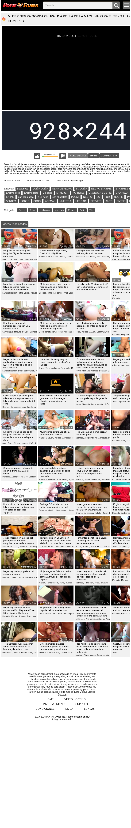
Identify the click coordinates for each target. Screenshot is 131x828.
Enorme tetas (31, 192)
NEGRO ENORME (101, 188)
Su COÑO (81, 188)
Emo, (24, 407)
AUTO (109, 201)
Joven (22, 210)
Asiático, (94, 371)
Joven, (21, 259)
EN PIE (10, 197)
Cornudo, (23, 652)
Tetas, (20, 293)
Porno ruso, (7, 652)
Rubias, (69, 583)
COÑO (37, 201)
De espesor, (16, 407)
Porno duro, (106, 479)
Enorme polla (13, 192)
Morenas (59, 210)
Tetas (32, 210)
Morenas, (68, 332)
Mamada (116, 298)
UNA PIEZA (122, 192)
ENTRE (121, 201)
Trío (91, 210)
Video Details (77, 155)
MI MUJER (62, 192)
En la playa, (53, 257)
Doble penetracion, (47, 332)
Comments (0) (109, 155)
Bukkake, (103, 371)
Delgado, (125, 334)
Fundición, (31, 407)
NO (98, 197)
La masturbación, (9, 293)
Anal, (4, 259)
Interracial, (71, 257)
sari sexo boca (26, 197)
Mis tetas (47, 192)
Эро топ (62, 694)
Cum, (30, 652)
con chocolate (59, 197)
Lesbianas (44, 210)
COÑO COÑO (40, 188)
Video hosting (75, 699)
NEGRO (87, 197)
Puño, (107, 404)
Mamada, (43, 257)
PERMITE (96, 201)
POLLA (75, 197)
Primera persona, (21, 443)
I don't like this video (62, 156)
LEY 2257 (90, 708)
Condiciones (45, 708)
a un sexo (43, 197)
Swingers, (29, 259)
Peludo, (62, 257)
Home (50, 699)
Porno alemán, (97, 404)
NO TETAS (78, 192)
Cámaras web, (103, 332)
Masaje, (67, 438)
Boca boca (22, 188)
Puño (82, 210)
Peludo (71, 210)
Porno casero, (53, 583)
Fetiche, (59, 332)
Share (93, 155)
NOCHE (118, 197)
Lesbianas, (96, 479)
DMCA (69, 708)
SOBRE (25, 201)
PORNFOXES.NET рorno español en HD (68, 716)
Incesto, (64, 652)
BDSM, (79, 546)
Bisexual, (106, 257)
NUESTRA (65, 201)
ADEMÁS (50, 201)
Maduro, (17, 332)
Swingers (34, 332)
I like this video (37, 156)
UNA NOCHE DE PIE (100, 192)
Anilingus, (122, 259)
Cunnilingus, (7, 332)
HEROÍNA (80, 201)
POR (107, 197)
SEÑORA (11, 201)
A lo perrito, (91, 257)
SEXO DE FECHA (62, 188)
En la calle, (12, 259)
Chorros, (42, 293)
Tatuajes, (104, 583)
